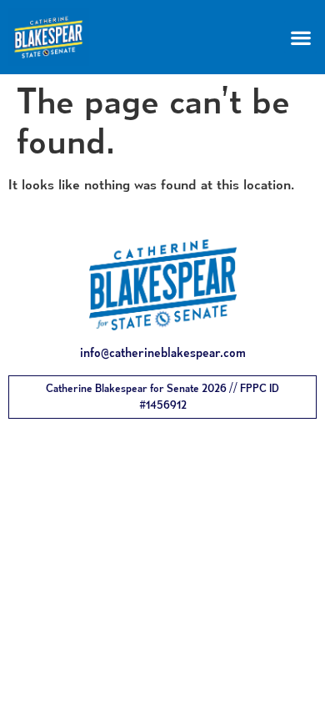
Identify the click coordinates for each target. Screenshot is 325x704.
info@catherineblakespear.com (163, 352)
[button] (300, 37)
